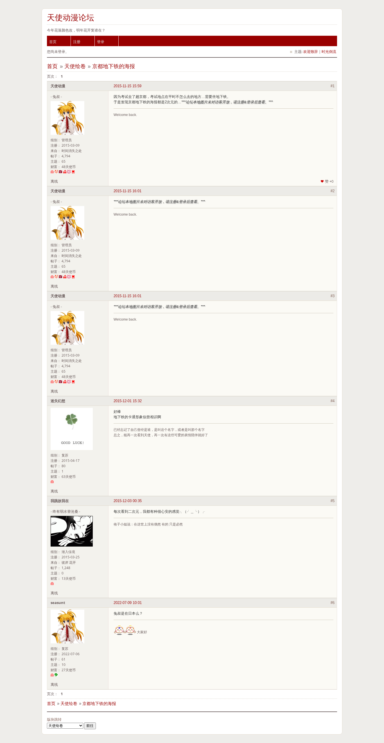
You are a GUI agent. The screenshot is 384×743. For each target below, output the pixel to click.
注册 (76, 41)
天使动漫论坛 (70, 17)
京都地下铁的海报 (113, 66)
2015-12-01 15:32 (128, 401)
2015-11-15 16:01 (127, 191)
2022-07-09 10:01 (128, 603)
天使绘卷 (75, 66)
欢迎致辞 (310, 51)
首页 (53, 41)
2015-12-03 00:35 (128, 501)
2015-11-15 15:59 (127, 86)
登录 (100, 41)
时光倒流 (329, 51)
